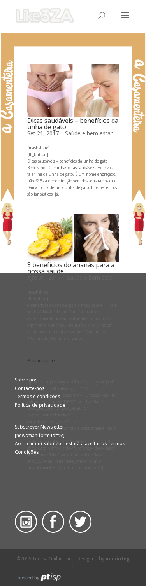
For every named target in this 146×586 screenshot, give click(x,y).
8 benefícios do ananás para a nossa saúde (70, 268)
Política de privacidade (40, 405)
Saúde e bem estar (89, 133)
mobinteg (118, 558)
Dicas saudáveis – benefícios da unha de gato (72, 123)
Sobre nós (26, 379)
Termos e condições (37, 396)
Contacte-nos (29, 388)
